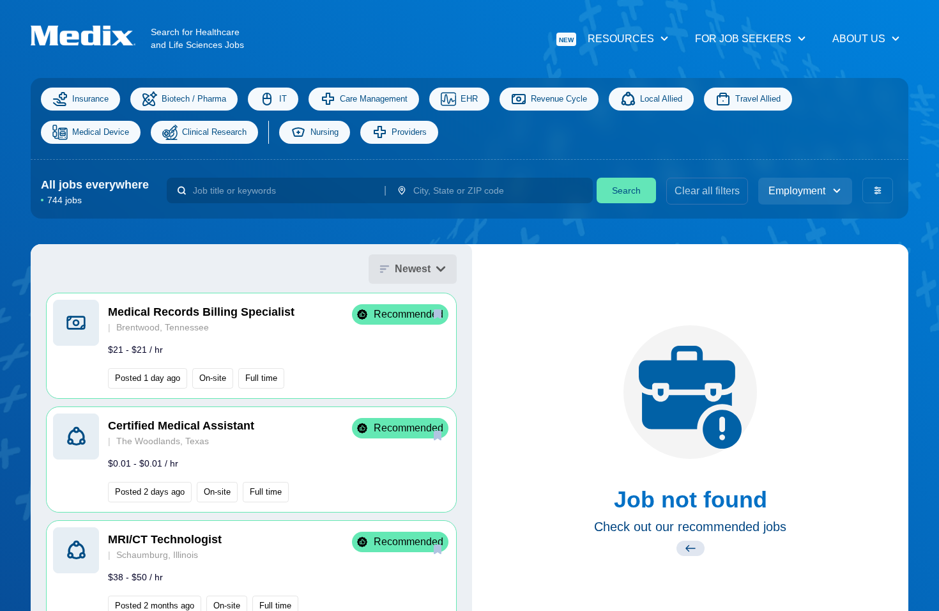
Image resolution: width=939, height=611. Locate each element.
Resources (606, 38)
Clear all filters (707, 190)
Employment (796, 190)
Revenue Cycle (559, 99)
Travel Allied (758, 99)
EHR (469, 99)
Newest (413, 268)
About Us (858, 38)
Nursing (324, 132)
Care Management (374, 99)
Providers (409, 132)
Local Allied (661, 99)
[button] (251, 346)
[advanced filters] (877, 190)
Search (626, 190)
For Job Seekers (743, 38)
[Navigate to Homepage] (91, 35)
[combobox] (283, 190)
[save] (437, 313)
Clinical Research (214, 132)
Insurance (90, 99)
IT (283, 99)
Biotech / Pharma (194, 99)
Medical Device (100, 132)
